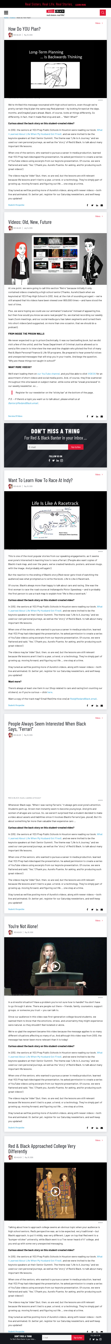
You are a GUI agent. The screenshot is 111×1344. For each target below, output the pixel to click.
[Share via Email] (101, 205)
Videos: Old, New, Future (30, 222)
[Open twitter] (53, 461)
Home (6, 17)
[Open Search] (103, 13)
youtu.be (100, 100)
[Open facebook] (49, 461)
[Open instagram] (62, 461)
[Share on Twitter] (92, 205)
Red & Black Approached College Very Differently (41, 1148)
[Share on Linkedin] (97, 205)
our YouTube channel (48, 373)
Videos (12, 17)
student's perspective (16, 205)
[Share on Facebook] (87, 205)
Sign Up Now (76, 447)
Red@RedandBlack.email (83, 698)
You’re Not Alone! (23, 926)
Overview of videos (15, 416)
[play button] (55, 69)
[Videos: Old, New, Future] (55, 259)
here (49, 692)
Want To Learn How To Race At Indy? (40, 480)
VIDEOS (92, 373)
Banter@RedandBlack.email (23, 403)
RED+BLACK (17, 35)
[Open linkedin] (58, 461)
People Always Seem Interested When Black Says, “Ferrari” (47, 726)
